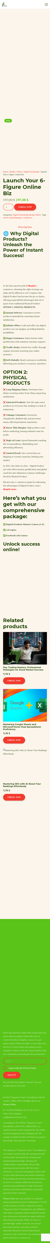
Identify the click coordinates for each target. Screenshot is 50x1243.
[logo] (4, 4)
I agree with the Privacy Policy (22, 1068)
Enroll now (25, 207)
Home (5, 172)
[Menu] (46, 4)
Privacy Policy (9, 1104)
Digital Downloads (31, 172)
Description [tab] (25, 227)
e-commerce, (27, 217)
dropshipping (15, 217)
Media (12, 172)
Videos (19, 172)
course (5, 217)
